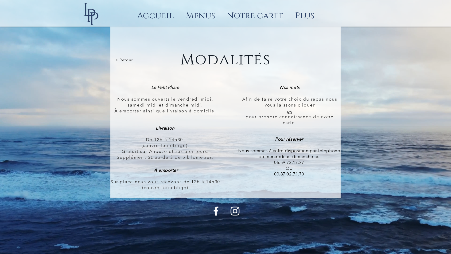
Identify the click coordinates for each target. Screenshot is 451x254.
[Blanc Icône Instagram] (235, 211)
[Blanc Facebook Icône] (216, 211)
